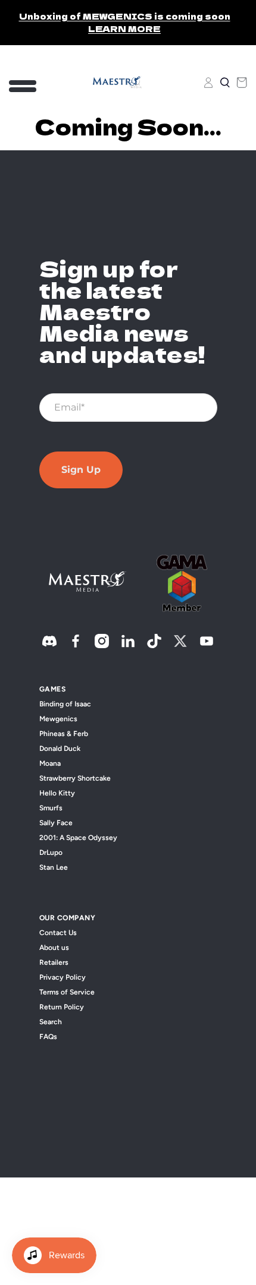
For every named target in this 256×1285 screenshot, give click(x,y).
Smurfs (51, 808)
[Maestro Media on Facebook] (75, 645)
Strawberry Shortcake (75, 778)
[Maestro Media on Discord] (49, 645)
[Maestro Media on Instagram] (102, 645)
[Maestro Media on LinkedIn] (128, 645)
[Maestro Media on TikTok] (154, 645)
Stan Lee (53, 867)
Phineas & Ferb (63, 734)
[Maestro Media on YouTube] (206, 645)
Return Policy (61, 1007)
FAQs (48, 1037)
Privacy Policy (62, 977)
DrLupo (51, 852)
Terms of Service (67, 992)
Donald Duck (59, 748)
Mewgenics (58, 719)
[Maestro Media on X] (180, 645)
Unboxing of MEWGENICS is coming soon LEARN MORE (124, 22)
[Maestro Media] (117, 82)
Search (50, 1022)
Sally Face (56, 823)
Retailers (53, 962)
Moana (50, 763)
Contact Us (58, 933)
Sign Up (81, 470)
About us (54, 947)
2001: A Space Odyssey (78, 837)
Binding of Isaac (65, 704)
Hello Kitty (57, 793)
